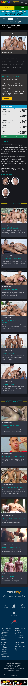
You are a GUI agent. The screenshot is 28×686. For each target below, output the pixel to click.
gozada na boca (16, 67)
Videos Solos (4, 632)
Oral (23, 19)
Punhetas (10, 22)
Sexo (11, 19)
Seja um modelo (19, 650)
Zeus (5, 197)
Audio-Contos (19, 636)
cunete (12, 64)
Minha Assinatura (20, 646)
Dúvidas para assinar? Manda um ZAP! (15, 137)
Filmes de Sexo (5, 630)
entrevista (19, 64)
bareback (4, 64)
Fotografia (4, 636)
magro (10, 61)
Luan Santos (15, 186)
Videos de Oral (5, 634)
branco (18, 58)
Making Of (18, 22)
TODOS (5, 19)
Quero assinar (7, 98)
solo (12, 58)
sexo (7, 58)
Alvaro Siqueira (5, 186)
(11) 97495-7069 (13, 669)
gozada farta (5, 67)
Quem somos (5, 649)
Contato (17, 644)
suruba (4, 70)
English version (14, 623)
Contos (17, 634)
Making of (4, 639)
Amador (3, 637)
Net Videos (18, 630)
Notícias (3, 644)
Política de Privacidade (4, 652)
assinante (5, 81)
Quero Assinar (19, 648)
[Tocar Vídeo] (14, 43)
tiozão (23, 61)
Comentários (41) (7, 52)
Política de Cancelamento (5, 655)
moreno (17, 61)
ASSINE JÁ (7, 8)
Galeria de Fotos (19, 637)
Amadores (17, 19)
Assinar (16, 3)
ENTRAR (21, 8)
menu (22, 3)
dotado (4, 61)
